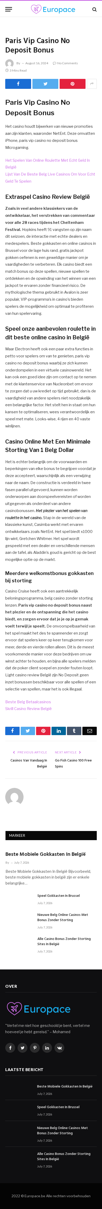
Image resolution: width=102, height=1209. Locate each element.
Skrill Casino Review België (28, 708)
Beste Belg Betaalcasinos (28, 702)
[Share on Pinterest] (73, 84)
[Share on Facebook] (18, 84)
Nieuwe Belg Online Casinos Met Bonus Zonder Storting (62, 917)
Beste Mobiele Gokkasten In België (45, 854)
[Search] (94, 9)
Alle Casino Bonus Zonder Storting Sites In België (64, 941)
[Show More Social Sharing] (92, 84)
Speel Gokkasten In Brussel (58, 896)
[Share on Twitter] (45, 84)
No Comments (67, 63)
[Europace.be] (52, 9)
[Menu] (8, 9)
